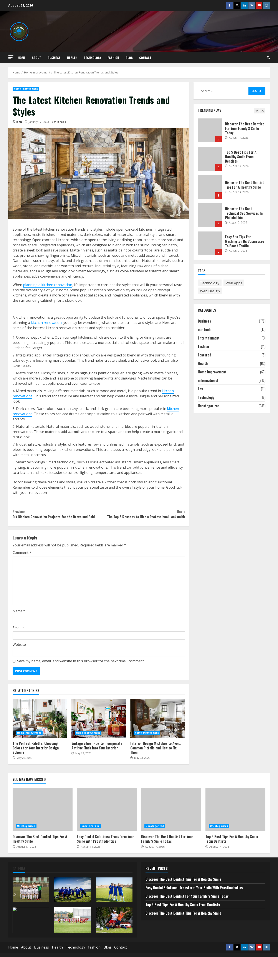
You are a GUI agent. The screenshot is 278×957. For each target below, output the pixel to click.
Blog (129, 57)
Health (72, 57)
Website (19, 644)
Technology (92, 57)
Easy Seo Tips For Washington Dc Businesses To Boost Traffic (210, 243)
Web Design (210, 290)
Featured (204, 355)
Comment (22, 552)
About (36, 57)
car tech (204, 329)
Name (19, 611)
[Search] (268, 57)
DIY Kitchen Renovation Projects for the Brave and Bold (54, 514)
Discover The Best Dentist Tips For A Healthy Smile (210, 187)
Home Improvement (26, 88)
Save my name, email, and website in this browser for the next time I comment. (80, 661)
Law (201, 388)
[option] (232, 132)
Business (54, 57)
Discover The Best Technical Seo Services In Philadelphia (210, 215)
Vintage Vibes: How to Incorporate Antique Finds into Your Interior (98, 718)
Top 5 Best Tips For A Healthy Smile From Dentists (210, 159)
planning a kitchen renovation (47, 284)
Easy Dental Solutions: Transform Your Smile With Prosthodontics (107, 809)
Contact (145, 57)
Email (18, 627)
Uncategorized (208, 405)
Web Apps (234, 282)
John (19, 122)
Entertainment (209, 338)
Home (21, 57)
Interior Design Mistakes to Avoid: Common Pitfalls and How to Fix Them (157, 718)
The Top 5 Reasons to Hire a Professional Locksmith (146, 514)
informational (208, 380)
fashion (113, 57)
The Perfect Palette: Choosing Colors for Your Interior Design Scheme (40, 718)
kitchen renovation (46, 322)
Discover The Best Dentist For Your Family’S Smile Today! (210, 130)
